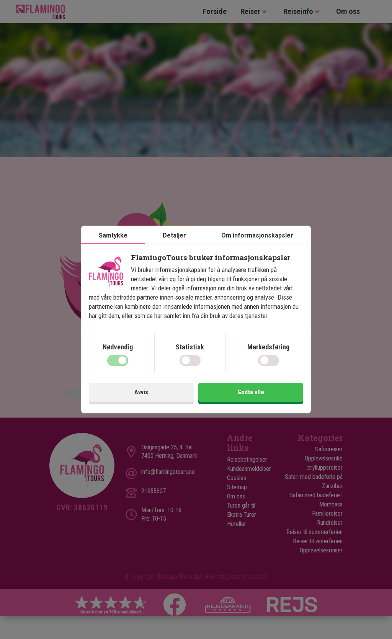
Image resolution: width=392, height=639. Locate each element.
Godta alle (250, 392)
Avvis (141, 392)
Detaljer (174, 235)
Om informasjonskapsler (257, 235)
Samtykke (113, 235)
